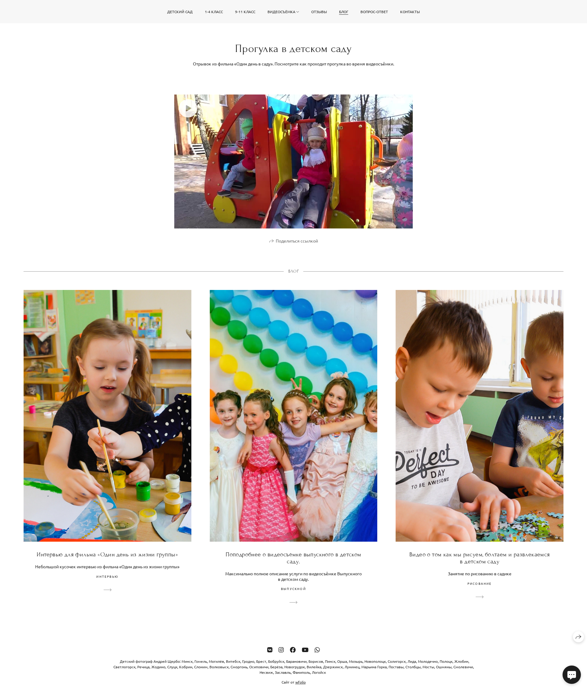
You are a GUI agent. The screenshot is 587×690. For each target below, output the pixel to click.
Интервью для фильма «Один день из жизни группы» (107, 554)
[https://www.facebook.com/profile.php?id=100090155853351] (293, 649)
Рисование (479, 583)
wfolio (300, 682)
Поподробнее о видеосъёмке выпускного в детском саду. (293, 558)
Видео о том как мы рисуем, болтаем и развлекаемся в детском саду (479, 558)
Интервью (107, 576)
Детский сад (180, 11)
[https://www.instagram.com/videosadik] (281, 649)
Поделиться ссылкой (297, 240)
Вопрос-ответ (374, 11)
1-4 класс (214, 11)
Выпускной (293, 588)
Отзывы (319, 11)
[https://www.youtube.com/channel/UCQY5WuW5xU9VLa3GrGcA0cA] (305, 649)
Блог (343, 11)
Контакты (410, 11)
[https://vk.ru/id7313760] (269, 649)
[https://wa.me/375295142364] (317, 649)
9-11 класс (245, 11)
